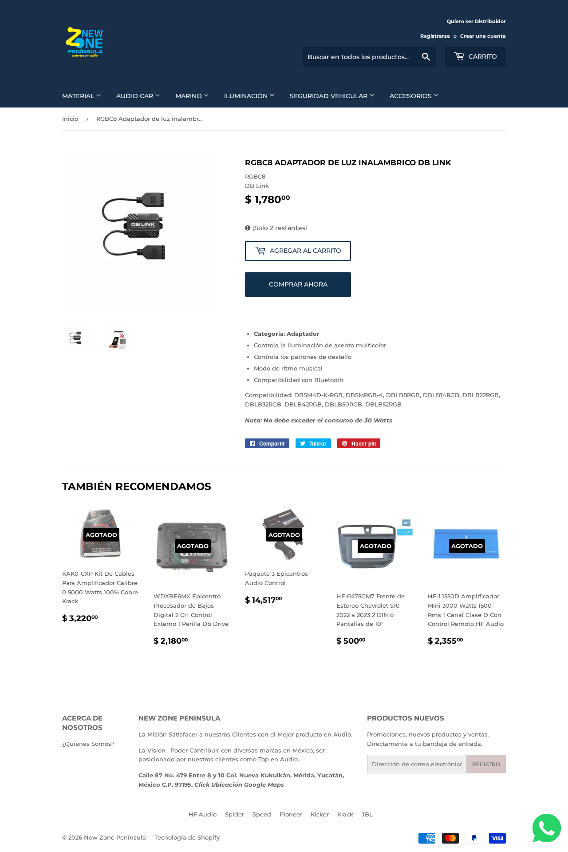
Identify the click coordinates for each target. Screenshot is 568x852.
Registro (486, 764)
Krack (345, 814)
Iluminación (246, 96)
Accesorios (412, 96)
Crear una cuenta (483, 36)
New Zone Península (115, 837)
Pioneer (291, 814)
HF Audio (203, 814)
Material (79, 96)
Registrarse (435, 36)
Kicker (320, 814)
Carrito (482, 56)
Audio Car (135, 96)
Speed (261, 814)
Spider (234, 814)
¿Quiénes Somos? (88, 743)
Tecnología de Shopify (187, 837)
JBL (367, 814)
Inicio (70, 118)
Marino (189, 96)
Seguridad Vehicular (329, 96)
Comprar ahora (298, 284)
